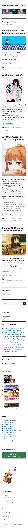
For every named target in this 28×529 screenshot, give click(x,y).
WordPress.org (8, 502)
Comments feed (8, 500)
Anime (22, 67)
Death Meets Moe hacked (13, 334)
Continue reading (7, 63)
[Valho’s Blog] (11, 405)
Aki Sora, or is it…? (12, 75)
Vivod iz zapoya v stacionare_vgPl (14, 336)
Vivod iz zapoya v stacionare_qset (14, 341)
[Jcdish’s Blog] (11, 383)
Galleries (4, 509)
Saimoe (22, 258)
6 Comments (19, 68)
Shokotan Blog (8, 439)
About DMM (5, 516)
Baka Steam (7, 424)
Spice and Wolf (14, 129)
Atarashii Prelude (9, 422)
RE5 (9, 185)
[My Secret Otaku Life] (11, 394)
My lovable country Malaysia (12, 330)
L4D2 (20, 183)
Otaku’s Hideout (8, 436)
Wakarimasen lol (9, 441)
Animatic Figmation (10, 420)
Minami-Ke (5, 271)
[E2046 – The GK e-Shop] (7, 377)
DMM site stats (6, 520)
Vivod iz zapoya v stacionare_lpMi (14, 332)
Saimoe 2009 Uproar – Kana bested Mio (13, 229)
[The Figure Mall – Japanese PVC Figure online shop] (9, 402)
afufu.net (4, 68)
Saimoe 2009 (19, 280)
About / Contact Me (8, 512)
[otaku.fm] (9, 380)
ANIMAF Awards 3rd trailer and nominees (13, 31)
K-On (5, 280)
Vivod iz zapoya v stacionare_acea (14, 328)
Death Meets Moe (10, 5)
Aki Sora (12, 105)
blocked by (16, 455)
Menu (23, 5)
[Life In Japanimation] (11, 390)
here (3, 55)
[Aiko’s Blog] (11, 399)
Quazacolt (7, 67)
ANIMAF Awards (10, 68)
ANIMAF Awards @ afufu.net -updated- (13, 138)
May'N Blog (7, 434)
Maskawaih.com (9, 432)
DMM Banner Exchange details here (14, 408)
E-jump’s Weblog (9, 428)
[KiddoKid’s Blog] (11, 386)
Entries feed (7, 497)
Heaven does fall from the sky (13, 430)
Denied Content (8, 426)
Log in (5, 495)
